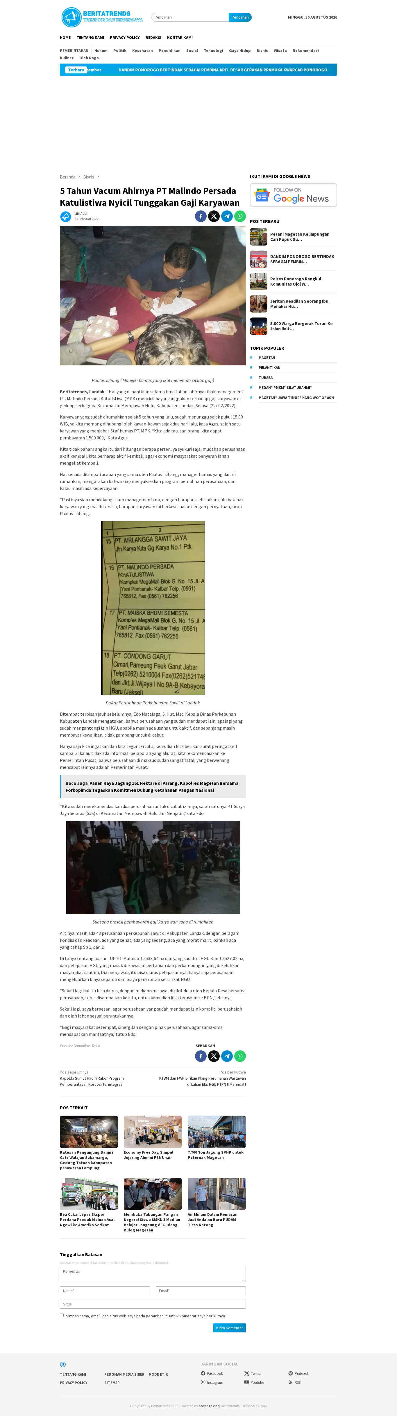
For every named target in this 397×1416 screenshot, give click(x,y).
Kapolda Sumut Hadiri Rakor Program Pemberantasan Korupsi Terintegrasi (92, 1078)
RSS (298, 1382)
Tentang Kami (73, 1374)
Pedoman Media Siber (124, 1374)
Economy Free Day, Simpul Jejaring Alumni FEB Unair (148, 1155)
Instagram (215, 1382)
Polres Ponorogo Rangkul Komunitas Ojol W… (295, 281)
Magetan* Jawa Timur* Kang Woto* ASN (296, 397)
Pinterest (301, 1373)
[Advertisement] (198, 119)
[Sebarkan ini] (201, 216)
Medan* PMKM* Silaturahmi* (285, 387)
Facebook (215, 1373)
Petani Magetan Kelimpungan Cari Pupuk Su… (300, 237)
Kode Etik (158, 1374)
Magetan (267, 357)
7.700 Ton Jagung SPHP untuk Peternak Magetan (216, 1155)
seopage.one (209, 1406)
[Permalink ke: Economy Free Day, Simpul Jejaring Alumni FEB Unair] (153, 1132)
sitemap (112, 1382)
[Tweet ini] (214, 216)
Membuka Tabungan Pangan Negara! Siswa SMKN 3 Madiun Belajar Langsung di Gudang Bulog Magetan (152, 1222)
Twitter (256, 1373)
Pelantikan (269, 367)
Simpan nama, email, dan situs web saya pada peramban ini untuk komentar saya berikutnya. (146, 1315)
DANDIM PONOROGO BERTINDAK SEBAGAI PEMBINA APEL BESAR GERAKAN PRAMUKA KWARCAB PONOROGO (187, 70)
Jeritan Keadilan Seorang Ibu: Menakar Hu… (300, 304)
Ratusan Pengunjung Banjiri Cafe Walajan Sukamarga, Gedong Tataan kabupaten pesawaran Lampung (86, 1160)
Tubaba (266, 377)
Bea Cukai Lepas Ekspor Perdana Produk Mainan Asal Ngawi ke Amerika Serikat (87, 1219)
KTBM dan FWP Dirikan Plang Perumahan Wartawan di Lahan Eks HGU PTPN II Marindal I (202, 1078)
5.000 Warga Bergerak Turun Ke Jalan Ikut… (301, 326)
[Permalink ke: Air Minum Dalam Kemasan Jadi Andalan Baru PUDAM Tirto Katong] (217, 1194)
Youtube (257, 1382)
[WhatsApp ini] (240, 216)
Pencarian (240, 17)
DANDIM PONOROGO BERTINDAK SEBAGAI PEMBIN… (302, 259)
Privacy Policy (73, 1382)
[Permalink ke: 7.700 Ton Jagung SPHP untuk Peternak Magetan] (217, 1132)
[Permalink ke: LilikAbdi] (65, 215)
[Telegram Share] (227, 216)
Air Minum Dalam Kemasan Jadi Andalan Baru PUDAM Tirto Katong (212, 1219)
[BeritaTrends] (102, 16)
